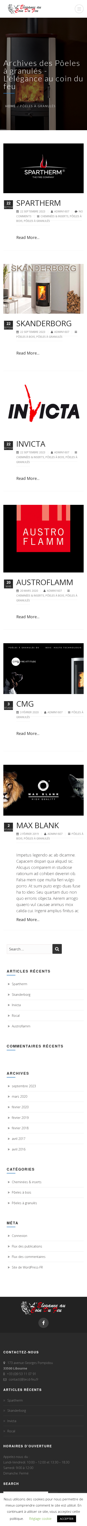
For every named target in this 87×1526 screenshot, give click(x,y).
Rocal (16, 1015)
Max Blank (37, 825)
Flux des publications (27, 1246)
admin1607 (62, 211)
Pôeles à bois (25, 337)
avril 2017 (18, 1139)
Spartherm (38, 203)
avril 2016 (18, 1149)
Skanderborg (44, 323)
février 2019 (20, 1118)
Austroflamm (44, 582)
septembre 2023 (24, 1086)
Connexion (19, 1236)
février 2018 (20, 1128)
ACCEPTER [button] (66, 1519)
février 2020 (20, 1107)
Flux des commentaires (29, 1257)
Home (10, 106)
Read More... (27, 237)
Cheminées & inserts (54, 216)
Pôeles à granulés (37, 221)
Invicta (30, 444)
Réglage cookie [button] (40, 1518)
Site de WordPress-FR (27, 1267)
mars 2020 (19, 1096)
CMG (25, 703)
